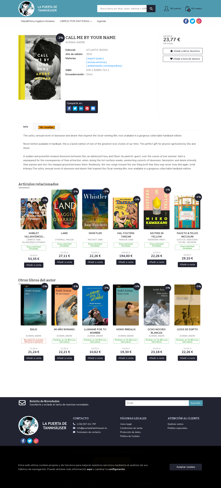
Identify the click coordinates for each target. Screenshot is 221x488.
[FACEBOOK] (186, 21)
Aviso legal (126, 424)
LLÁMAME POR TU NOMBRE (95, 331)
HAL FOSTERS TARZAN (125, 235)
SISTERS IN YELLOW (156, 235)
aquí (89, 469)
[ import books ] (95, 58)
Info (25, 126)
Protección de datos (130, 432)
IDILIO (33, 329)
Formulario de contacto (89, 432)
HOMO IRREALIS (126, 329)
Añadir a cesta (33, 265)
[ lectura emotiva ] (96, 62)
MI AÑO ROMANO (64, 329)
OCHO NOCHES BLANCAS (157, 331)
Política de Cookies (130, 436)
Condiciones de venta (131, 428)
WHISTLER (95, 233)
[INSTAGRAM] (199, 21)
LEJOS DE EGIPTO (187, 329)
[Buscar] (151, 8)
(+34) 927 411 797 (86, 424)
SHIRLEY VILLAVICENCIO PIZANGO (33, 235)
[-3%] (34, 213)
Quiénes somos (175, 424)
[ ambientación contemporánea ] (104, 65)
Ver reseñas (46, 127)
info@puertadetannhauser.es (92, 428)
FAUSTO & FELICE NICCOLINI (187, 235)
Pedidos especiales (177, 428)
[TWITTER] (192, 21)
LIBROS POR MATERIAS (75, 21)
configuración (116, 469)
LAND (64, 233)
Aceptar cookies (186, 467)
